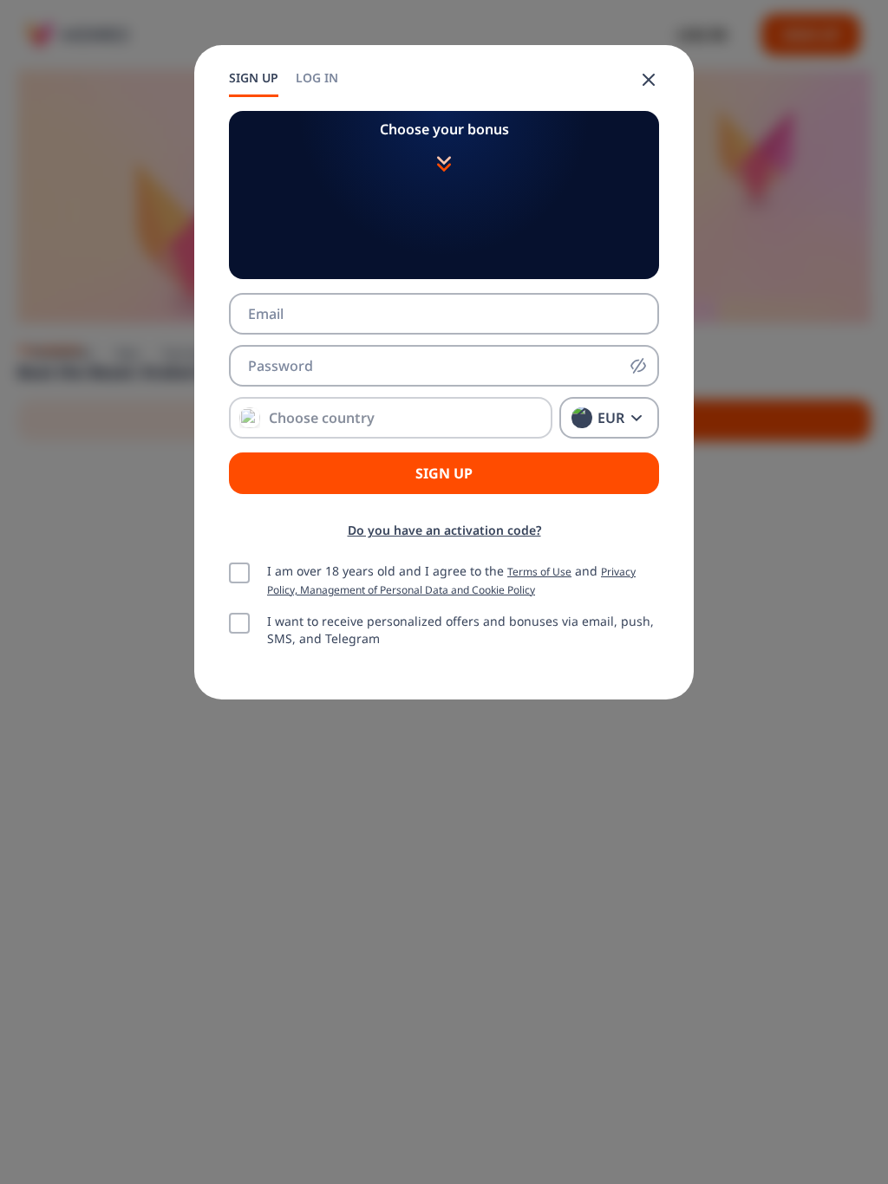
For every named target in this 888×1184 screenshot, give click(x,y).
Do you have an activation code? (444, 530)
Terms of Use (539, 571)
